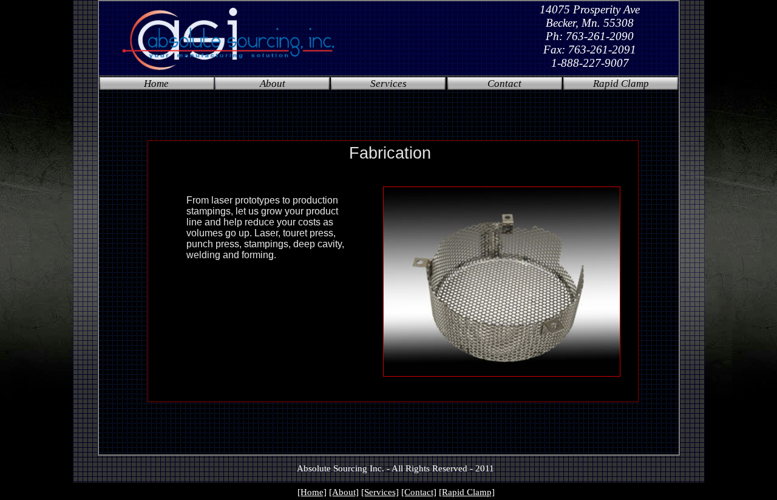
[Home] (312, 492)
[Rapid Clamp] (467, 492)
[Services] (380, 492)
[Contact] (418, 492)
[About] (344, 492)
